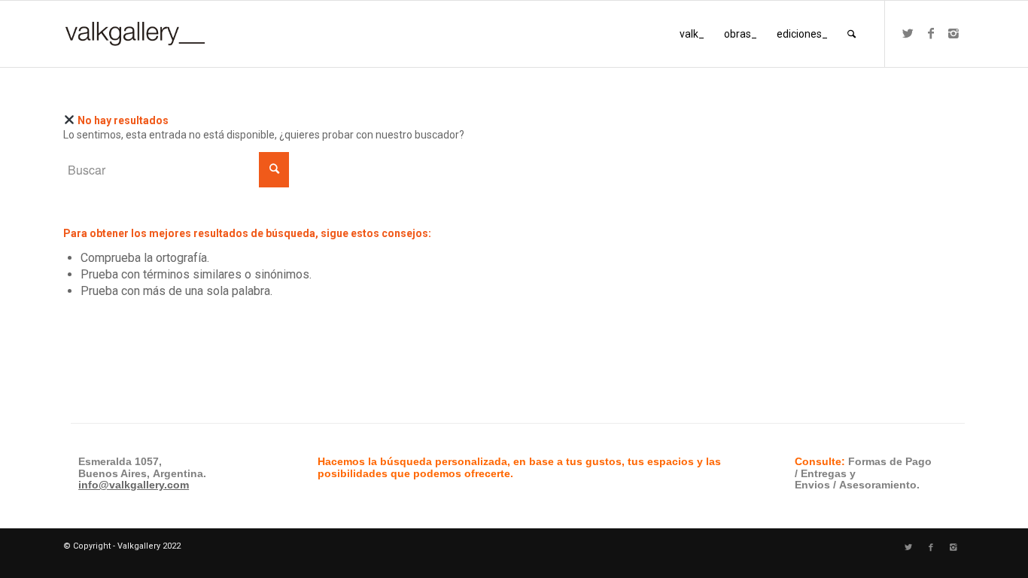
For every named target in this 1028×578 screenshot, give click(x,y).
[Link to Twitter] (908, 33)
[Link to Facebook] (931, 33)
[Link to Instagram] (953, 33)
